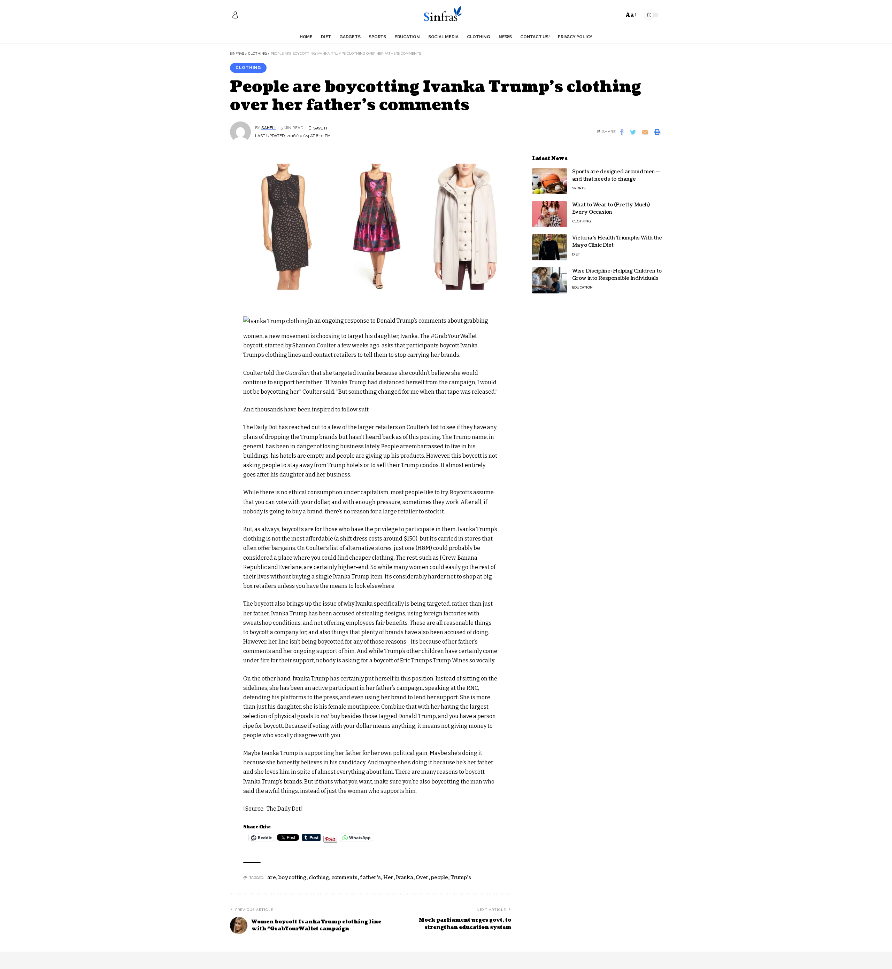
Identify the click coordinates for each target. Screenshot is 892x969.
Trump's (461, 877)
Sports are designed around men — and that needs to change (616, 175)
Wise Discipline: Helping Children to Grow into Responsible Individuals (617, 275)
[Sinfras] (446, 15)
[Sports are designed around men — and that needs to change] (549, 181)
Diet (576, 254)
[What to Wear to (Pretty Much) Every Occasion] (549, 214)
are (271, 877)
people (439, 877)
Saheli (268, 127)
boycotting (292, 877)
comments (344, 877)
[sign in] (235, 14)
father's (370, 877)
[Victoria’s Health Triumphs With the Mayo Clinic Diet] (549, 247)
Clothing (248, 67)
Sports (578, 188)
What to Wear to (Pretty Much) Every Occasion (611, 208)
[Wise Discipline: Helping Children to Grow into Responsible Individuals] (549, 280)
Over (422, 877)
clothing (319, 877)
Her (388, 877)
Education (582, 287)
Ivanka (404, 877)
